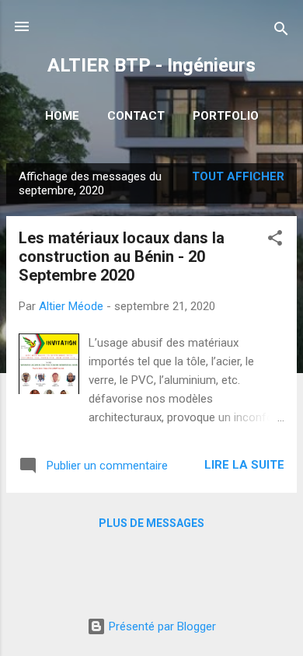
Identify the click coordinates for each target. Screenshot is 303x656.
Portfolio (226, 116)
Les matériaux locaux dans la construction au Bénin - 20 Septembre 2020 (122, 256)
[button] (275, 241)
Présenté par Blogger (161, 626)
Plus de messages (151, 523)
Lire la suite (244, 465)
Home (62, 116)
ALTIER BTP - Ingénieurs (151, 65)
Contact (136, 116)
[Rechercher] (281, 31)
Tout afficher (238, 176)
